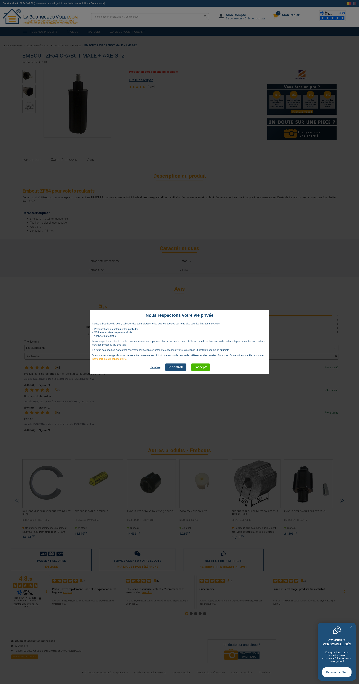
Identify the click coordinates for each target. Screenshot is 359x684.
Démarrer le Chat (336, 672)
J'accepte (200, 367)
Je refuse (155, 367)
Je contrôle (176, 367)
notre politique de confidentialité (109, 358)
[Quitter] (351, 627)
